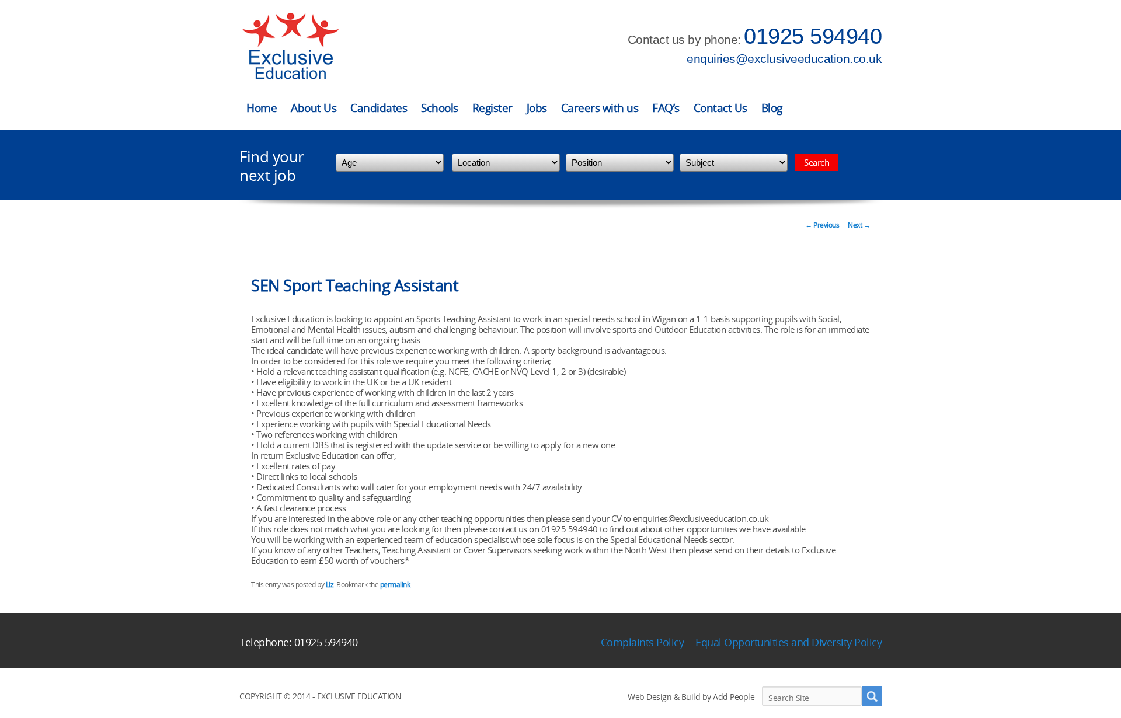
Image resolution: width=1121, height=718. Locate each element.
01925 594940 (813, 36)
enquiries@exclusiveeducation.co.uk (784, 58)
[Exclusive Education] (290, 46)
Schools (439, 108)
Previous (822, 225)
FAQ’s (666, 108)
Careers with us (600, 108)
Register (492, 108)
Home (261, 108)
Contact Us (720, 108)
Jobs (537, 108)
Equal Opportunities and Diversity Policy (788, 642)
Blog (771, 108)
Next (859, 225)
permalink (395, 585)
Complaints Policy (642, 642)
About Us (313, 108)
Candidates (378, 108)
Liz (330, 585)
